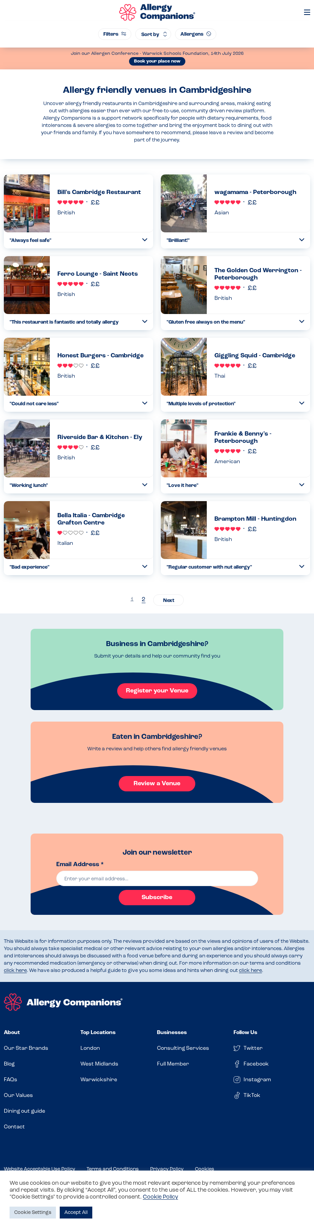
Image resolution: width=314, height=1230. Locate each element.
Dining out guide (24, 1111)
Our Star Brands (26, 1048)
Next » (168, 600)
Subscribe (157, 898)
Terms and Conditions (113, 1169)
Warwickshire (98, 1080)
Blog (9, 1064)
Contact (14, 1127)
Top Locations (98, 1033)
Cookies (204, 1169)
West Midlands (99, 1064)
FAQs (10, 1080)
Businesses (172, 1033)
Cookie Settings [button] (32, 1212)
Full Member (173, 1064)
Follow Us (245, 1033)
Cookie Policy (160, 1197)
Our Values (18, 1095)
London (90, 1048)
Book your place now (157, 61)
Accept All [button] (76, 1212)
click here (15, 970)
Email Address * (80, 865)
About (12, 1033)
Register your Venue (157, 691)
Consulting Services (183, 1048)
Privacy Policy (166, 1169)
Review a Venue (157, 784)
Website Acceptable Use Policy (39, 1169)
